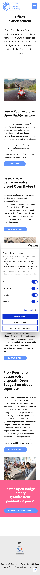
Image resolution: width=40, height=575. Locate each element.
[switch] (34, 288)
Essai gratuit (15, 164)
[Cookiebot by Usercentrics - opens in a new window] (28, 245)
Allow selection (20, 322)
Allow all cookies (20, 316)
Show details (28, 310)
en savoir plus (15, 229)
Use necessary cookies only (20, 328)
